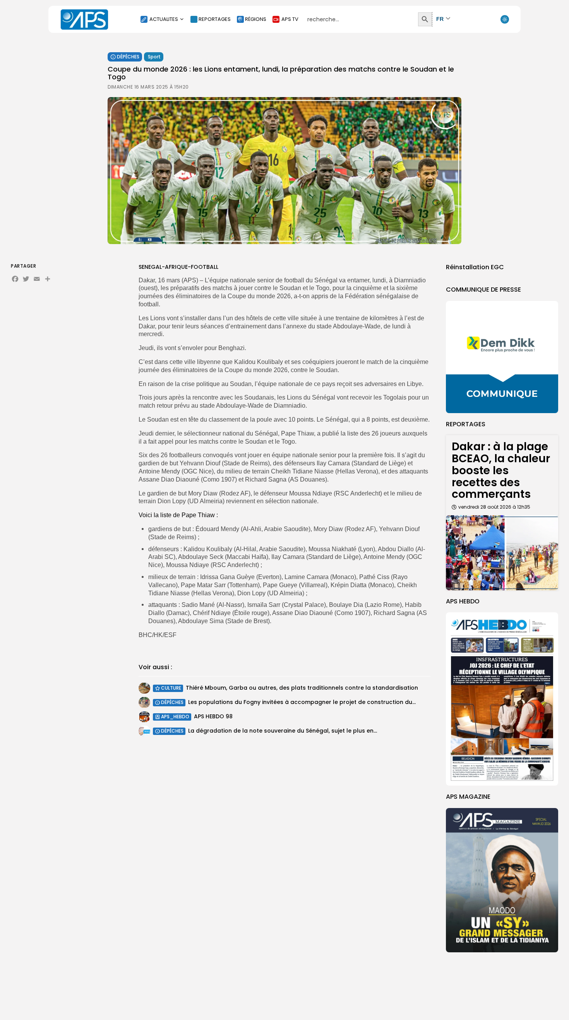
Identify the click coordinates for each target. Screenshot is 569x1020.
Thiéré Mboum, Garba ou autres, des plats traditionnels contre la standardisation (302, 688)
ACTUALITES (163, 19)
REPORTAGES (215, 19)
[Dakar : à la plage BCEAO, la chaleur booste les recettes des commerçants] (502, 552)
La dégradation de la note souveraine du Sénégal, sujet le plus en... (282, 731)
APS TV (289, 19)
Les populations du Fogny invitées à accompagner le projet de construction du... (302, 702)
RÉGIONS (255, 19)
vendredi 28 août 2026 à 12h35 (494, 506)
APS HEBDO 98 (213, 717)
